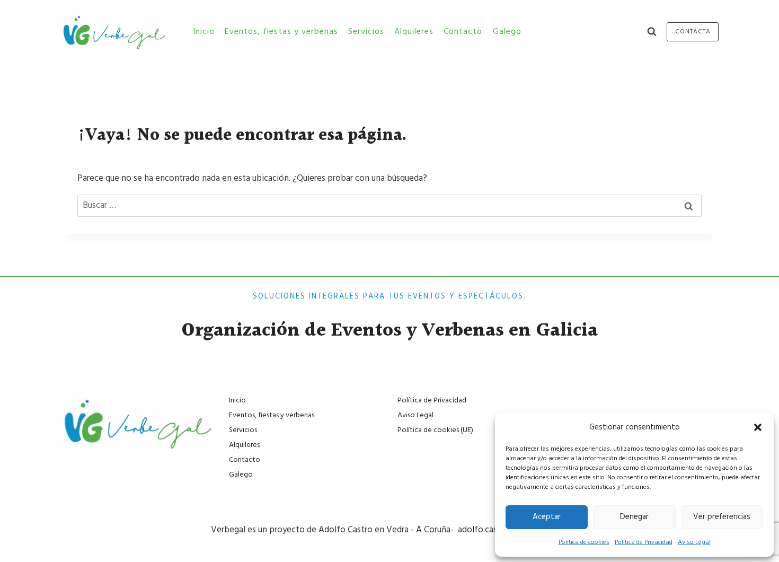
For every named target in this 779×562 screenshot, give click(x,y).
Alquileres (413, 31)
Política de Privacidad (643, 542)
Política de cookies (584, 542)
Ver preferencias (721, 516)
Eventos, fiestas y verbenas (281, 31)
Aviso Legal (694, 542)
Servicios (366, 31)
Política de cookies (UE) (435, 430)
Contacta (693, 31)
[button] (758, 427)
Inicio (204, 31)
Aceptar (547, 516)
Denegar (634, 516)
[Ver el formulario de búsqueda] (651, 31)
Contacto (463, 31)
